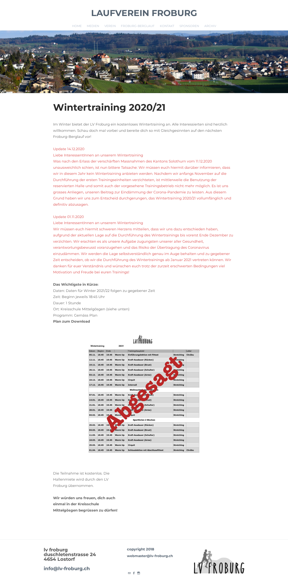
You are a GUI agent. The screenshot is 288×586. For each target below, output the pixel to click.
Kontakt (167, 26)
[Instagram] (138, 573)
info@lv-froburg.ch (67, 568)
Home (77, 26)
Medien (93, 26)
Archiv (210, 26)
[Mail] (129, 573)
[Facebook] (134, 573)
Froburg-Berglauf (138, 26)
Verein (110, 26)
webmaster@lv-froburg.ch (150, 556)
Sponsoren (189, 26)
